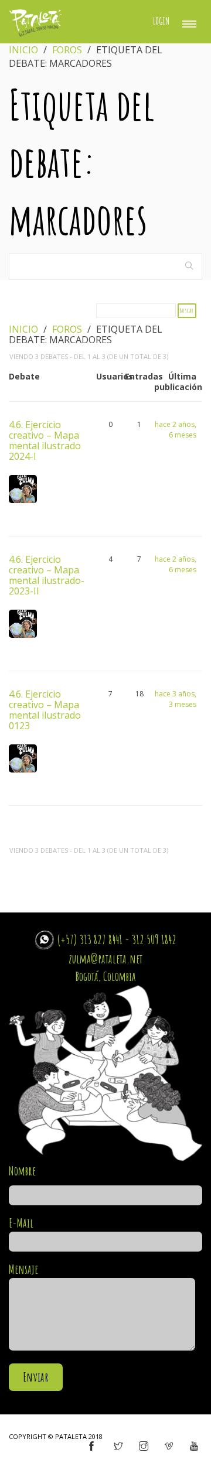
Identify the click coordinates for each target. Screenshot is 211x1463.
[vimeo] (169, 1446)
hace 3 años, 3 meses (175, 699)
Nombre (22, 1170)
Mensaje (23, 1269)
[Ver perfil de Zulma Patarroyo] (23, 494)
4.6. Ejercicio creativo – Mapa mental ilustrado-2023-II (46, 574)
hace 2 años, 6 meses (175, 429)
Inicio (23, 49)
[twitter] (118, 1446)
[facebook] (91, 1446)
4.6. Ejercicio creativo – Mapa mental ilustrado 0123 (45, 709)
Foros (67, 49)
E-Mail (21, 1222)
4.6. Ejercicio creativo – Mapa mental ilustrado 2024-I (45, 440)
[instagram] (143, 1446)
